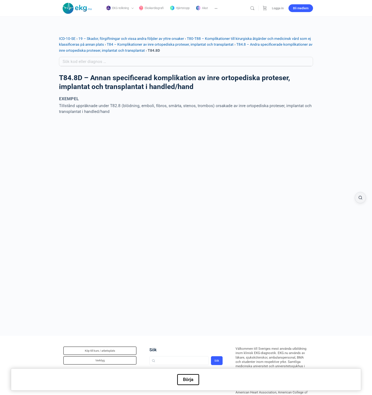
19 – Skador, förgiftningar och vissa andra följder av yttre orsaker (131, 38)
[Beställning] (265, 8)
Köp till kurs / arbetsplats (100, 350)
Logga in (278, 8)
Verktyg (100, 360)
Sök (153, 349)
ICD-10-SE (67, 38)
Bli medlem (300, 8)
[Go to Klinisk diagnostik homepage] (77, 8)
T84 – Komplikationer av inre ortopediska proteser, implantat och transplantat (170, 44)
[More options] (216, 8)
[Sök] (252, 8)
